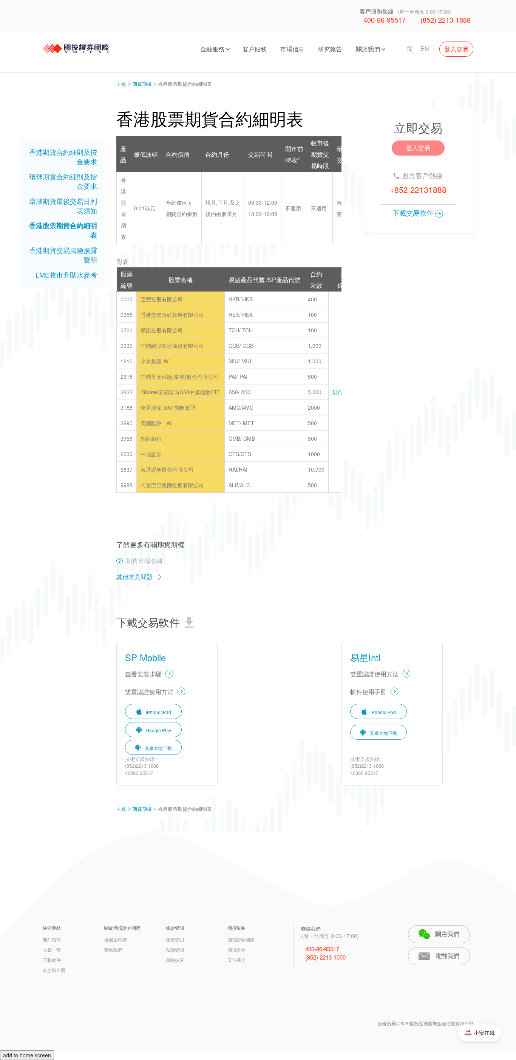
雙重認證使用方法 (149, 691)
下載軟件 (52, 960)
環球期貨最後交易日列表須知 (63, 205)
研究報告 (330, 49)
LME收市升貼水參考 (66, 274)
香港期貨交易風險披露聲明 (63, 254)
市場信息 (292, 49)
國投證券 (236, 949)
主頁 (121, 83)
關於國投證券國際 (122, 927)
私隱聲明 (175, 949)
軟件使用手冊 (368, 691)
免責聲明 (175, 939)
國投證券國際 (241, 939)
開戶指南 (52, 939)
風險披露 (175, 960)
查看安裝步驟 (143, 674)
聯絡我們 (113, 949)
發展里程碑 (115, 939)
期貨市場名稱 (144, 560)
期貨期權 (142, 83)
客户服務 (255, 49)
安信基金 (236, 960)
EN (424, 48)
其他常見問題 (134, 576)
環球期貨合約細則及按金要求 (63, 181)
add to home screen (27, 1055)
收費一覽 (52, 949)
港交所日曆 (54, 970)
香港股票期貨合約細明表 (63, 230)
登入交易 (456, 49)
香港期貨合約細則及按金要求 (63, 156)
